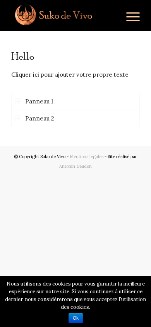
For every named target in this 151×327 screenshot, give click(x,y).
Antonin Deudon (75, 166)
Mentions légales (86, 156)
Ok (76, 318)
